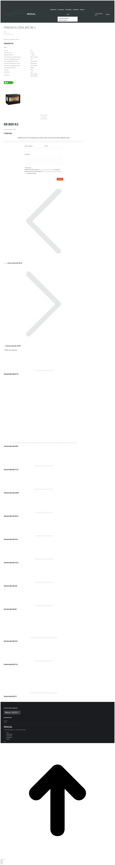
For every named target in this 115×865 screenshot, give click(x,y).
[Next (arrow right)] (2, 862)
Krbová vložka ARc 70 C (11, 641)
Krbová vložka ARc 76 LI (11, 539)
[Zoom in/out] (4, 859)
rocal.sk (5, 722)
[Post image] (44, 370)
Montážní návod (43, 118)
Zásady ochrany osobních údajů (50, 171)
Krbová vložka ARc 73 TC (11, 469)
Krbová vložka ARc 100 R (11, 446)
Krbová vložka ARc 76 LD (11, 562)
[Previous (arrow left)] (1, 862)
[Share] (2, 859)
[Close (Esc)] (1, 859)
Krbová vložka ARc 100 (10, 586)
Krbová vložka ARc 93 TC (11, 374)
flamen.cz (6, 720)
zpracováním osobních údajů (46, 169)
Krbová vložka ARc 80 (10, 609)
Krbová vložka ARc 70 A (11, 664)
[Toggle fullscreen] (3, 859)
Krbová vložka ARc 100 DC (11, 492)
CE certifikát (44, 116)
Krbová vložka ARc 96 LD (11, 516)
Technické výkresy (44, 115)
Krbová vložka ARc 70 (10, 696)
